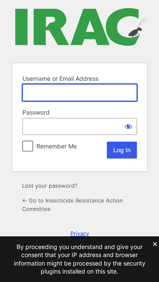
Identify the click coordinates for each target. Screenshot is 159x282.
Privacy (79, 233)
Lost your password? (50, 185)
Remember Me (56, 146)
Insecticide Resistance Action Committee (81, 30)
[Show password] (128, 126)
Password (36, 112)
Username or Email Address (60, 78)
